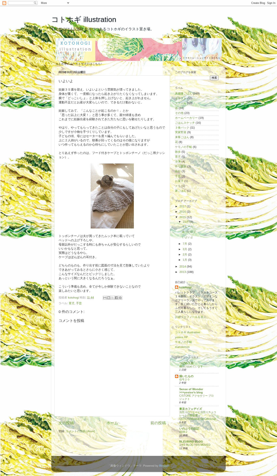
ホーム (112, 423)
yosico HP (181, 337)
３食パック (182, 127)
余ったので (189, 231)
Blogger (164, 465)
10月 (186, 221)
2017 (183, 206)
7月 (185, 243)
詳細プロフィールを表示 (190, 317)
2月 (185, 254)
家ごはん (180, 190)
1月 (185, 259)
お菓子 (179, 181)
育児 (71, 303)
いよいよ (187, 237)
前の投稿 (158, 423)
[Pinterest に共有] (120, 298)
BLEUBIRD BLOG (191, 441)
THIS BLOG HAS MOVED (194, 444)
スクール (180, 103)
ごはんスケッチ (185, 122)
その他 (179, 113)
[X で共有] (113, 298)
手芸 (79, 303)
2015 (183, 217)
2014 (183, 266)
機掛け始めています (191, 366)
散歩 (178, 151)
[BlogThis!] (109, 298)
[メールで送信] (105, 298)
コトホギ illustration (83, 19)
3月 (185, 249)
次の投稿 (66, 423)
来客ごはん (182, 137)
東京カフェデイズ (190, 408)
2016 (183, 211)
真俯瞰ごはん (183, 93)
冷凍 (178, 161)
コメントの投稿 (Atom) (80, 431)
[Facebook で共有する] (116, 298)
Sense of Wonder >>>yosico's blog (191, 391)
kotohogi (185, 287)
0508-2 (183, 431)
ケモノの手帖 (183, 146)
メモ (178, 185)
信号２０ (184, 379)
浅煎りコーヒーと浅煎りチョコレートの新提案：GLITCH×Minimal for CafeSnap (197, 415)
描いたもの (186, 376)
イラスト (180, 98)
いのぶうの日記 (189, 428)
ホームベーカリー (186, 117)
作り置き (180, 166)
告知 (178, 171)
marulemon (182, 346)
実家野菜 (180, 132)
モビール (187, 226)
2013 (183, 272)
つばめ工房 (186, 363)
